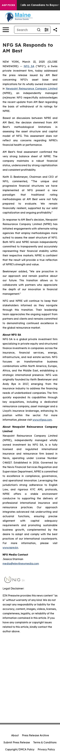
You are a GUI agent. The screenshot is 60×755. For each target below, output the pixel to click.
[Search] (39, 29)
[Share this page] (55, 30)
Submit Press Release (17, 742)
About (15, 735)
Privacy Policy (46, 749)
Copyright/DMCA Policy (19, 749)
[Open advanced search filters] (46, 29)
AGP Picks (8, 5)
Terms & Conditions (44, 742)
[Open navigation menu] (6, 30)
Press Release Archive (35, 735)
